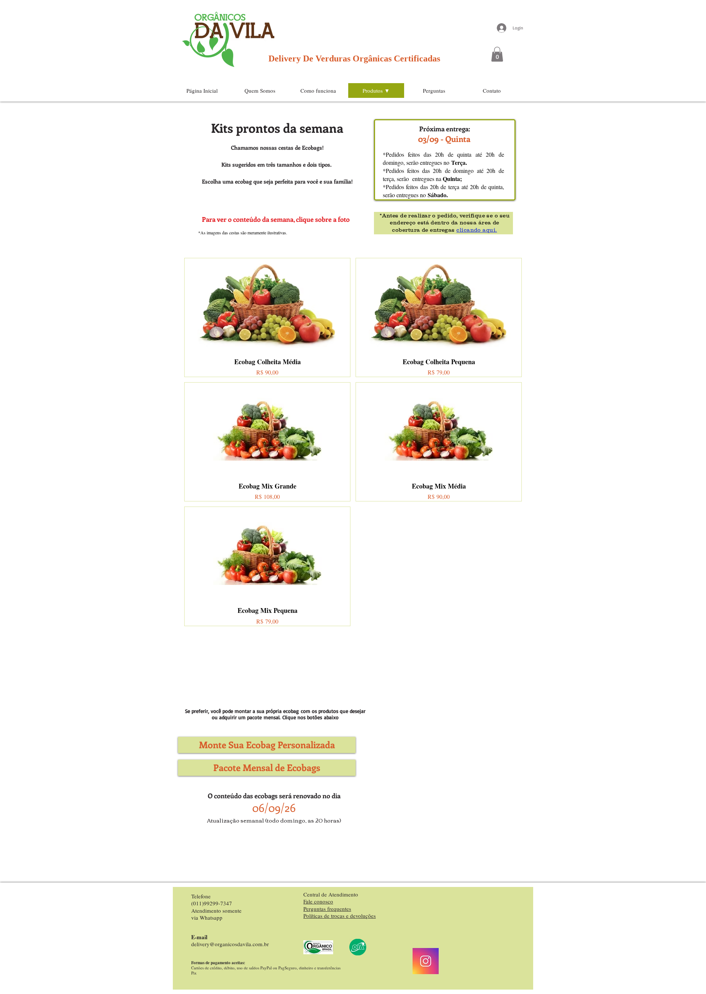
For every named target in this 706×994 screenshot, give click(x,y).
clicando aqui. (476, 230)
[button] (497, 54)
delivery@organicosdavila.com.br (230, 944)
